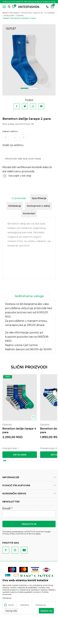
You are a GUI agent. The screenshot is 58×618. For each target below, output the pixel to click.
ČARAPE (20, 15)
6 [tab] (26, 460)
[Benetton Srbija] (29, 6)
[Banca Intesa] (33, 576)
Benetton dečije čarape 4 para (19, 430)
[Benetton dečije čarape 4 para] (19, 397)
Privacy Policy (9, 533)
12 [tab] (53, 460)
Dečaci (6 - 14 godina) (44, 13)
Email (6, 508)
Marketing (41, 605)
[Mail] (41, 106)
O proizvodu (19, 198)
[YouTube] (24, 550)
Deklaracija (14, 205)
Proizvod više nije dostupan (23, 158)
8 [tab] (35, 460)
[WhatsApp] (33, 106)
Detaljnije (19, 454)
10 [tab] (44, 460)
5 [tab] (22, 460)
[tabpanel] (29, 59)
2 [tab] (33, 88)
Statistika (24, 605)
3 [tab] (13, 460)
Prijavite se (29, 524)
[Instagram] (15, 550)
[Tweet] (25, 106)
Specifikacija (39, 198)
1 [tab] (24, 88)
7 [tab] (31, 460)
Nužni (11, 605)
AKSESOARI (9, 15)
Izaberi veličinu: (10, 131)
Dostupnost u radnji (38, 205)
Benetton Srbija (10, 13)
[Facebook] (16, 106)
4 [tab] (18, 460)
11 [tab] (49, 460)
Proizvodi (26, 13)
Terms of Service (27, 533)
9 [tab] (40, 460)
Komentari (29, 213)
